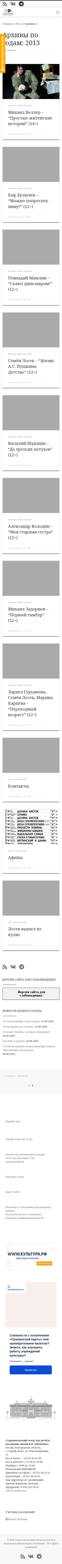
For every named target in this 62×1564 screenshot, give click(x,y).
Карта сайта (13, 1191)
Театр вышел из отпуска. (18, 1026)
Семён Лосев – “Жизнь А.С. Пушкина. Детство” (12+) (31, 366)
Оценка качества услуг (19, 1139)
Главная (8, 23)
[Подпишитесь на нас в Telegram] (21, 4)
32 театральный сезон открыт (21, 1021)
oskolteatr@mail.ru (16, 1490)
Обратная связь (15, 1176)
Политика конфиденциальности (25, 1218)
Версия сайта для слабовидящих (31, 993)
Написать (31, 1370)
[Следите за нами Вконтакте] (13, 4)
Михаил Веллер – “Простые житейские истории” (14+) (30, 117)
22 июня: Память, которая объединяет (26, 1032)
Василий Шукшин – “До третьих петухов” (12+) (30, 449)
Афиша (15, 857)
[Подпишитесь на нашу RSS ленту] (5, 4)
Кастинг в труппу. (14, 1041)
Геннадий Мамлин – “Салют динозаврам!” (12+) (30, 283)
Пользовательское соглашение (24, 1214)
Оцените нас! (13, 1121)
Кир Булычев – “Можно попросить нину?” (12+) (28, 200)
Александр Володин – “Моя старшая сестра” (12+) (30, 531)
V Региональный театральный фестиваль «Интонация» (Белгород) (29, 1048)
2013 (18, 23)
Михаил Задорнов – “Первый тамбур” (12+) (28, 614)
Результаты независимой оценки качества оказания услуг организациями (25, 1158)
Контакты (18, 786)
